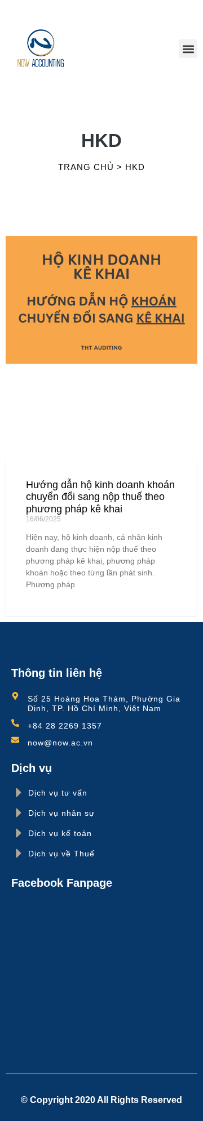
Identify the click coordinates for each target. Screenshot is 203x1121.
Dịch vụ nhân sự (61, 813)
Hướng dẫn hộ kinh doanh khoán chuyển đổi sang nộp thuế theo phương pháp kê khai (100, 497)
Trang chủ (86, 167)
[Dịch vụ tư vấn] (19, 792)
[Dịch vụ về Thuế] (19, 853)
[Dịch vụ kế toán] (19, 833)
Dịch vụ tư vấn (57, 792)
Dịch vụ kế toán (60, 833)
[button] (188, 48)
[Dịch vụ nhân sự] (19, 812)
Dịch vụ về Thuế (61, 853)
